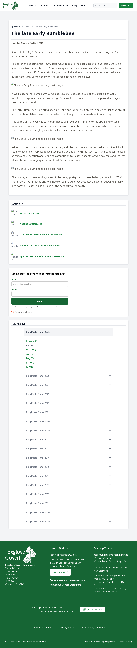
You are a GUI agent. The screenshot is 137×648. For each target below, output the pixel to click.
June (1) (30, 362)
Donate (126, 5)
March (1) (31, 349)
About (30, 5)
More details (58, 572)
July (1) (29, 366)
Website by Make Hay (94, 641)
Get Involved (58, 5)
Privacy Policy (67, 627)
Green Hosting (125, 641)
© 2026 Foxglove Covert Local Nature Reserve (25, 641)
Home (17, 26)
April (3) (30, 353)
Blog (74, 5)
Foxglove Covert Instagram (66, 584)
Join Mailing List (94, 609)
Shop (83, 5)
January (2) (31, 341)
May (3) (30, 358)
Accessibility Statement (93, 627)
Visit (43, 5)
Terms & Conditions (42, 627)
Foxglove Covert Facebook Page (69, 580)
